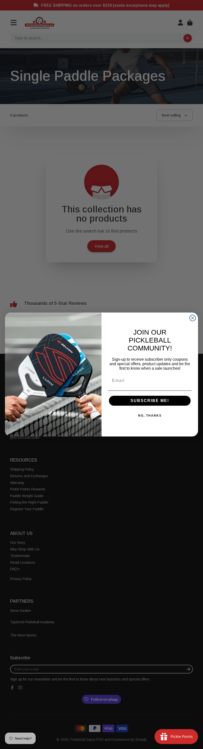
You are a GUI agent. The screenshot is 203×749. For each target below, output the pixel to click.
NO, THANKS (150, 415)
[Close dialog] (193, 318)
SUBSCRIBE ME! (149, 400)
